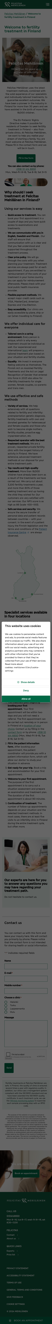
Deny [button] (26, 691)
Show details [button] (28, 682)
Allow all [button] (26, 699)
